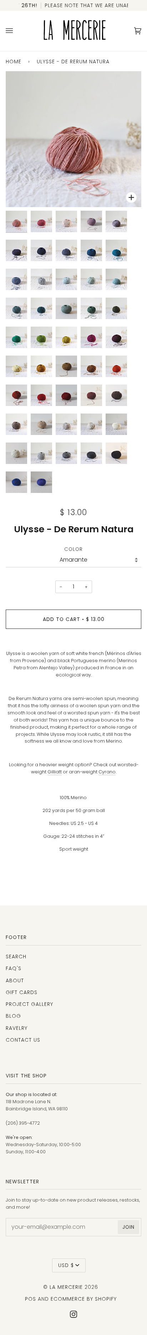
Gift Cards (21, 992)
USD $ (66, 1265)
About (15, 980)
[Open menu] (16, 31)
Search (16, 956)
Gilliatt (54, 772)
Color (73, 549)
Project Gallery (29, 1004)
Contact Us (23, 1039)
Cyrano (107, 772)
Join (128, 1227)
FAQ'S (13, 968)
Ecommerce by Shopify (84, 1298)
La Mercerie (66, 1287)
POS (30, 1298)
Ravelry (16, 1028)
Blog (13, 1015)
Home (13, 61)
